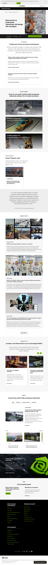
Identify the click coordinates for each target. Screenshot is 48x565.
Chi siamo (9, 508)
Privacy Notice (5, 560)
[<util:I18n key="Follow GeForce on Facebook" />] (22, 551)
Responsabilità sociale (12, 518)
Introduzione (9, 36)
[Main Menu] (2, 6)
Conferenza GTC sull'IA (29, 519)
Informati (26, 515)
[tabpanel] (24, 426)
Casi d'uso (15, 36)
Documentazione (11, 538)
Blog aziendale (27, 509)
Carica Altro (23, 332)
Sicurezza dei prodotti (6, 561)
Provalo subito (9, 383)
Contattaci (14, 561)
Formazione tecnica (11, 540)
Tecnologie (9, 520)
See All (40, 430)
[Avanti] (41, 353)
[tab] (13, 402)
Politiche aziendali (41, 560)
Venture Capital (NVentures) (13, 512)
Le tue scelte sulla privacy (14, 560)
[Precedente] (38, 353)
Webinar (26, 513)
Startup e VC (10, 536)
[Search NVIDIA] (4, 5)
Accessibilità (33, 560)
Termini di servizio (25, 560)
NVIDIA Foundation (11, 514)
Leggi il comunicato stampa (13, 67)
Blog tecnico (26, 511)
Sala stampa (27, 507)
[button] (40, 6)
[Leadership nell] (22, 6)
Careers (9, 522)
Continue (18, 3)
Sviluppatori (10, 530)
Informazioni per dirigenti (12, 534)
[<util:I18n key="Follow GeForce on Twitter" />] (29, 551)
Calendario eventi (28, 517)
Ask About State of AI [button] (41, 562)
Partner (9, 532)
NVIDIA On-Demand (28, 521)
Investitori (9, 510)
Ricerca (8, 516)
